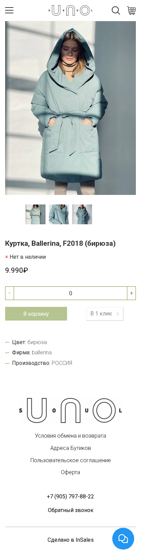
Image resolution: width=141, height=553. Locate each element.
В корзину (36, 314)
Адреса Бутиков (70, 448)
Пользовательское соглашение (70, 460)
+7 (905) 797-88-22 (70, 496)
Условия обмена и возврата (70, 436)
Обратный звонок (70, 510)
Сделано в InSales (71, 540)
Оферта (70, 472)
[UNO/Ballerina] (70, 410)
